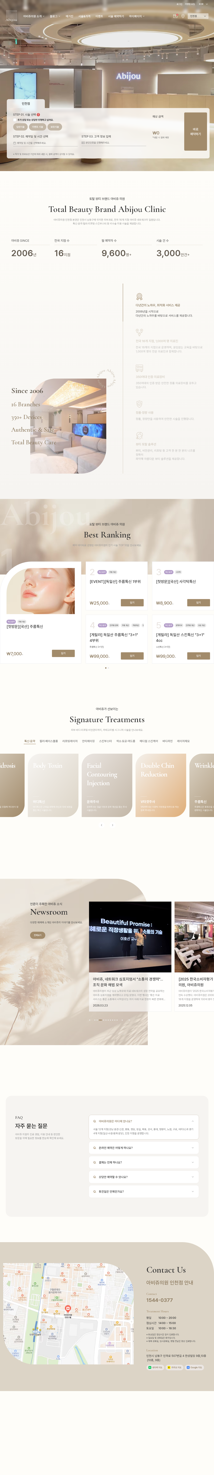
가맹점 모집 (190, 4)
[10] (117, 1020)
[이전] (89, 1020)
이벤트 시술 (37, 126)
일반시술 (20, 126)
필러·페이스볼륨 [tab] (49, 741)
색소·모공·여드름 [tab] (125, 741)
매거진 (69, 16)
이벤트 (99, 16)
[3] (99, 1020)
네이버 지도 (155, 1367)
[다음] (122, 1020)
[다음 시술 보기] (113, 825)
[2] (97, 1020)
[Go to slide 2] (108, 668)
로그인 (179, 4)
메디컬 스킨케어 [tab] (149, 741)
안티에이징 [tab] (88, 741)
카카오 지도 (174, 1367)
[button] (175, 16)
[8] (112, 1020)
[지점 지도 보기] (183, 16)
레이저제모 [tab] (183, 741)
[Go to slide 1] (105, 668)
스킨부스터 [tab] (105, 741)
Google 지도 (194, 1367)
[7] (110, 1020)
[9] (114, 1020)
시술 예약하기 (116, 16)
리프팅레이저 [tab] (70, 741)
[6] (108, 1020)
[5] (105, 1020)
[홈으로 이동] (11, 16)
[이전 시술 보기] (102, 825)
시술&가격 (84, 16)
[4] (102, 1020)
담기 (63, 653)
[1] (94, 1020)
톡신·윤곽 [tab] (29, 741)
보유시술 (55, 126)
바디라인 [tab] (168, 741)
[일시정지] (129, 1020)
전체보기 (38, 935)
